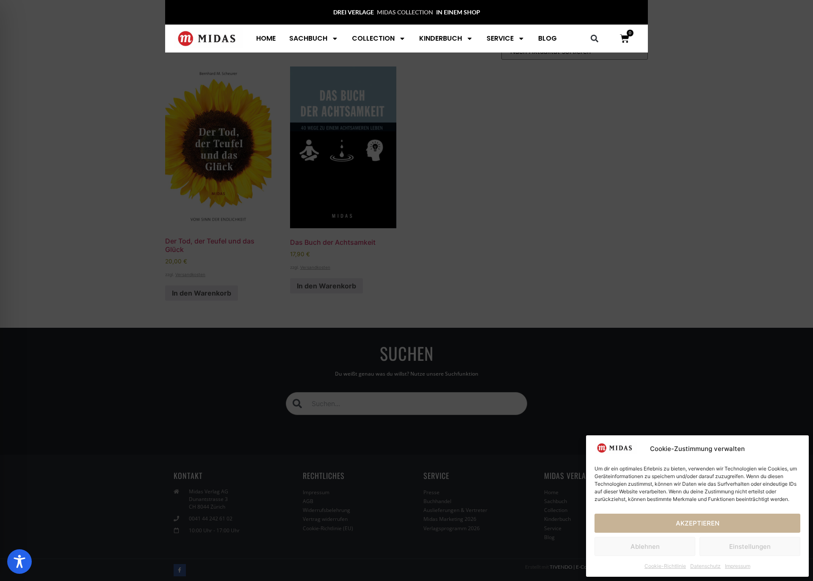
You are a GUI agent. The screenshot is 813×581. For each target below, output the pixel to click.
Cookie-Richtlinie (665, 566)
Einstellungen (750, 546)
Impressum (737, 566)
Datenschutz (705, 566)
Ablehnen (645, 546)
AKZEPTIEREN (697, 523)
